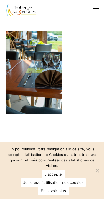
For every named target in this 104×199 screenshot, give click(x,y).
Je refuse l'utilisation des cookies (53, 182)
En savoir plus (53, 191)
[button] (96, 10)
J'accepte (53, 174)
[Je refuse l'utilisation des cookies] (97, 170)
